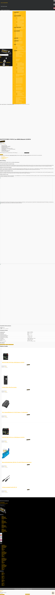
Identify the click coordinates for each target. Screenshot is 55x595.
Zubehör (15, 50)
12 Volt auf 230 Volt (20, 17)
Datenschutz (3, 573)
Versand (3, 143)
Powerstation (16, 12)
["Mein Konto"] (6, 58)
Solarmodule (18, 46)
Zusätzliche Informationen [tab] (5, 157)
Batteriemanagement (19, 75)
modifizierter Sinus (19, 16)
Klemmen (17, 101)
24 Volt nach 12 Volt (19, 33)
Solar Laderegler (18, 45)
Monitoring (17, 76)
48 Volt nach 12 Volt (19, 36)
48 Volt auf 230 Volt (20, 19)
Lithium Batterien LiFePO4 (20, 28)
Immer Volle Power (17, 27)
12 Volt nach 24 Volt (19, 32)
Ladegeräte (16, 84)
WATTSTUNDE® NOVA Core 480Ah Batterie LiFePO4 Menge (8, 152)
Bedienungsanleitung (2, 344)
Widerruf (3, 572)
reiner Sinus (18, 20)
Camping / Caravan (20, 46)
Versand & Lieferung (4, 518)
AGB (2, 577)
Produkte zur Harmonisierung (21, 51)
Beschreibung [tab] (3, 156)
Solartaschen (19, 47)
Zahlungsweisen (4, 521)
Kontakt (3, 516)
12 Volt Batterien (18, 38)
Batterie (26, 155)
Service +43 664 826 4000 (4, 2)
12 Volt (23, 155)
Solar (15, 44)
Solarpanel (17, 13)
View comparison (2, 594)
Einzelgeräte (18, 59)
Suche (11, 54)
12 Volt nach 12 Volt (19, 31)
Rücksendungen (4, 517)
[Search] (0, 56)
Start (0, 104)
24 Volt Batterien (18, 85)
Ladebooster (16, 40)
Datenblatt (7, 344)
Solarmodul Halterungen (20, 49)
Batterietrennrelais (19, 56)
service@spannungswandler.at (4, 503)
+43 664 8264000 (2, 502)
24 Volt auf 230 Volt (20, 18)
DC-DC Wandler (17, 30)
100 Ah (21, 155)
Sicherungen (18, 52)
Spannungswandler (17, 15)
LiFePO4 (28, 155)
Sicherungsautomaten (19, 54)
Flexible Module (20, 48)
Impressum (3, 574)
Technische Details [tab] (4, 158)
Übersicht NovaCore (11, 344)
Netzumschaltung (19, 55)
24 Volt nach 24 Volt (19, 34)
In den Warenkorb (27, 152)
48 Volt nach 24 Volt (19, 37)
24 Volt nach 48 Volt (19, 35)
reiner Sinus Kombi (19, 23)
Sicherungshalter (19, 53)
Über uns (3, 523)
